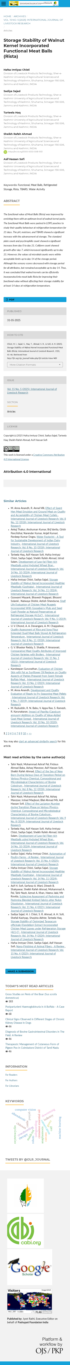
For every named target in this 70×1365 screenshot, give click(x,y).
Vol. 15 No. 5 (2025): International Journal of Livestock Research (33, 21)
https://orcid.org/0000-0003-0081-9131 (25, 152)
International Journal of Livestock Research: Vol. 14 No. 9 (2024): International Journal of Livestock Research (35, 936)
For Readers (11, 1075)
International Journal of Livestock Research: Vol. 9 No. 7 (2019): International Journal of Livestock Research (38, 701)
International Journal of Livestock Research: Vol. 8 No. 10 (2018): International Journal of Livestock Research (35, 548)
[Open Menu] (3, 3)
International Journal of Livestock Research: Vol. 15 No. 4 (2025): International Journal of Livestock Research (37, 861)
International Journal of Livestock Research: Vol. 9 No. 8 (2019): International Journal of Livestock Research (38, 822)
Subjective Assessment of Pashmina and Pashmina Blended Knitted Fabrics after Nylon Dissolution (37, 900)
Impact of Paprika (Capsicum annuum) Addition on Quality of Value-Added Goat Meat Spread (36, 715)
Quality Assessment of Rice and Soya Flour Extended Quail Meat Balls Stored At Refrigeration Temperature (38, 633)
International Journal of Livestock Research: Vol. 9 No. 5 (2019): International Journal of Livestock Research (38, 619)
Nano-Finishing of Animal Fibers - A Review (40, 946)
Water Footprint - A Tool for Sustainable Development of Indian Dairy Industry (37, 540)
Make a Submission (21, 971)
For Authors (11, 1080)
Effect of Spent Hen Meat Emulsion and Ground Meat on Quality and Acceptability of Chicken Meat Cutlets (38, 512)
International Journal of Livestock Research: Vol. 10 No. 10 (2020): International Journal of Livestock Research (35, 722)
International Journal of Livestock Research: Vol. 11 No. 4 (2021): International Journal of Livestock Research (36, 907)
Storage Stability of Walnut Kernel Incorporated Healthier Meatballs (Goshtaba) (38, 583)
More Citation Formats (23, 364)
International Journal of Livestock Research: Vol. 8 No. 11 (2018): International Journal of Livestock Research (37, 640)
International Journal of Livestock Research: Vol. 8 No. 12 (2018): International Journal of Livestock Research (38, 522)
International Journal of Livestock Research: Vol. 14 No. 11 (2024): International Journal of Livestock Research (36, 590)
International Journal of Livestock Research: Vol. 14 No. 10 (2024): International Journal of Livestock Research (37, 573)
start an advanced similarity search (38, 741)
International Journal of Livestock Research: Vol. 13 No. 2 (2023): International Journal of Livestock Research (37, 683)
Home (7, 16)
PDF (11, 299)
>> (30, 733)
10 (24, 733)
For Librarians (12, 1086)
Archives (20, 16)
